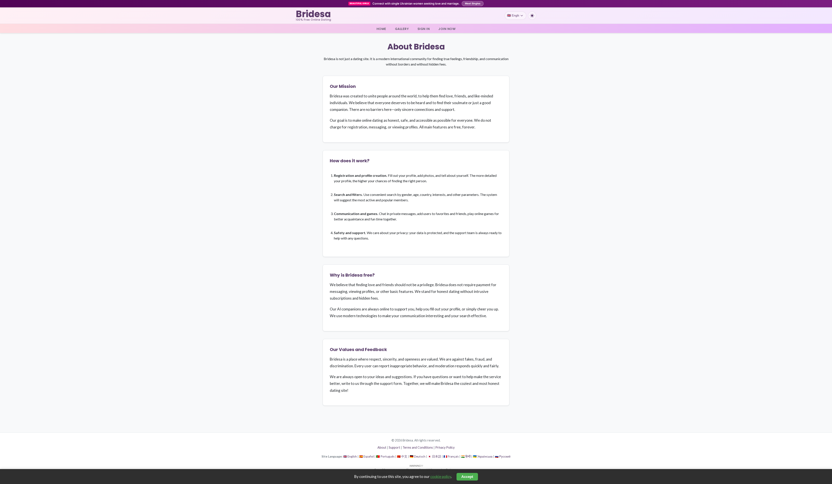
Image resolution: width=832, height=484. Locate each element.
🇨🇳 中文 (402, 456)
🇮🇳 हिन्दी (466, 456)
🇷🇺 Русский (502, 456)
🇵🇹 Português (385, 456)
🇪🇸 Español (366, 456)
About (381, 447)
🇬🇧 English (350, 456)
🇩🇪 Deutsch (417, 456)
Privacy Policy (445, 447)
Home (381, 28)
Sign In (424, 28)
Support (394, 447)
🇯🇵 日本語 (434, 456)
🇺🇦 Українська (482, 456)
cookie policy (440, 476)
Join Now (446, 28)
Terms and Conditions (418, 447)
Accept (467, 476)
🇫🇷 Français (451, 456)
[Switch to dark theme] (532, 15)
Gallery (402, 28)
